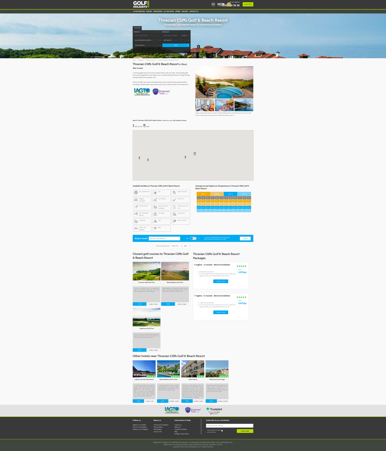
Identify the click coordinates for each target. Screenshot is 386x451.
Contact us (178, 425)
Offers (177, 11)
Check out (165, 32)
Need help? (248, 4)
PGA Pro (185, 11)
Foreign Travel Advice (182, 434)
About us (178, 427)
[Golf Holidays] (141, 5)
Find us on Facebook (139, 427)
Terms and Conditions (161, 425)
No (187, 238)
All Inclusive (169, 11)
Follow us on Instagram (140, 429)
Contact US (193, 11)
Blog (176, 432)
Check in (137, 32)
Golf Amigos (158, 429)
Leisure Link (158, 432)
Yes (199, 238)
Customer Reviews (181, 429)
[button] (186, 157)
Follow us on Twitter (139, 425)
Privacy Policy (158, 427)
